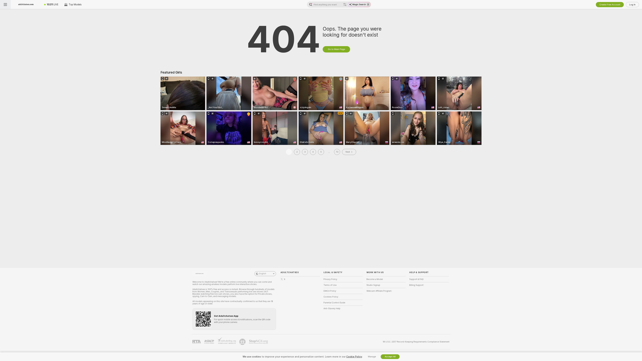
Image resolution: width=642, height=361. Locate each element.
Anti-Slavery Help (332, 308)
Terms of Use (330, 285)
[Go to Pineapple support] (242, 342)
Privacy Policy (330, 279)
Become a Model (374, 279)
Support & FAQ (416, 279)
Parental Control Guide (334, 303)
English (262, 273)
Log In (632, 4)
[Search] (345, 4)
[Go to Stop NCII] (259, 342)
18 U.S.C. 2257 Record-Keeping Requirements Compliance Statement (416, 342)
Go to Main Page (336, 49)
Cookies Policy (331, 297)
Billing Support (416, 285)
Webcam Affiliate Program (379, 291)
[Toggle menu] (5, 4)
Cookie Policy (354, 356)
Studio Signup (373, 285)
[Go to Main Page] (26, 4)
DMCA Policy (330, 291)
